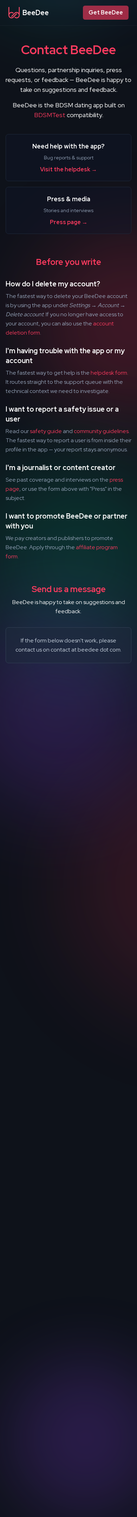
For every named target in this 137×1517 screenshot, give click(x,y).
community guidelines (101, 431)
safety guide (46, 431)
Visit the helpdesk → (68, 169)
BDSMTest (49, 115)
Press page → (68, 222)
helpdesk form (109, 372)
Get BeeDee (106, 12)
